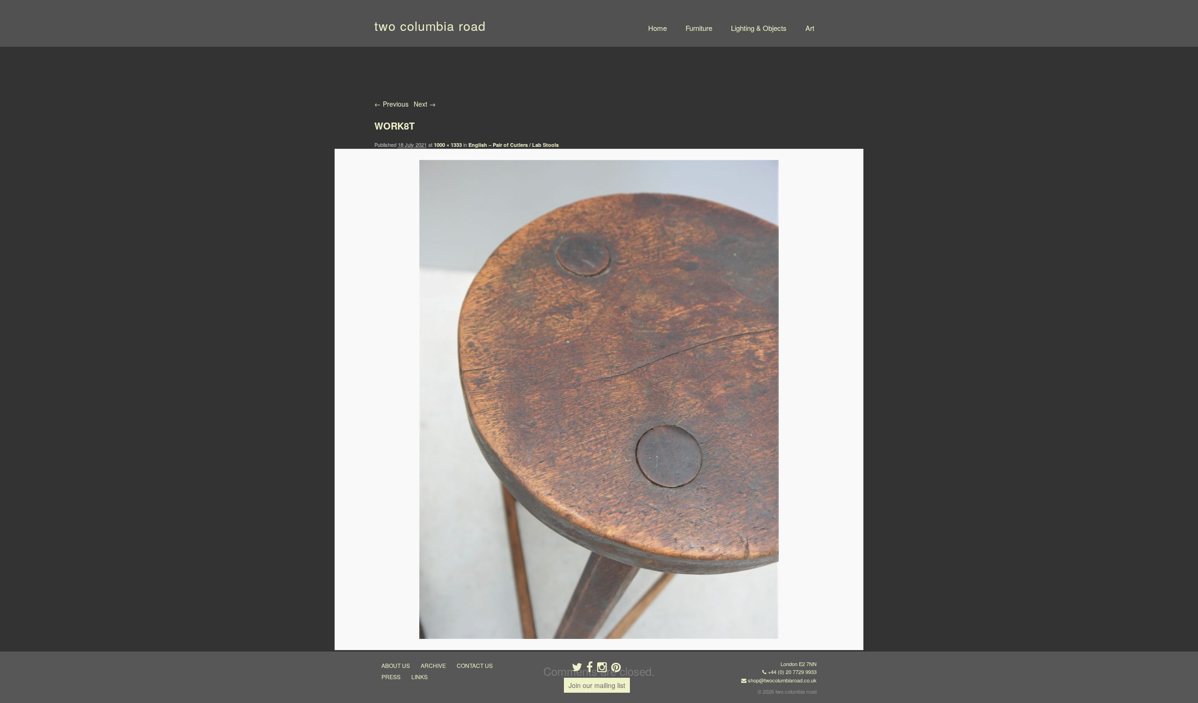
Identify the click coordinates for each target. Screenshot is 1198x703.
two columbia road (430, 25)
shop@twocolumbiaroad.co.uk (782, 680)
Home (657, 28)
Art (809, 28)
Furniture (699, 28)
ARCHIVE (433, 665)
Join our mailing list (597, 685)
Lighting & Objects (759, 28)
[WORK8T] (599, 399)
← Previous (391, 104)
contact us (475, 665)
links (419, 677)
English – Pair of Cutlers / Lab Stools (513, 144)
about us (395, 665)
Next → (425, 104)
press (391, 677)
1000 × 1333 (448, 144)
